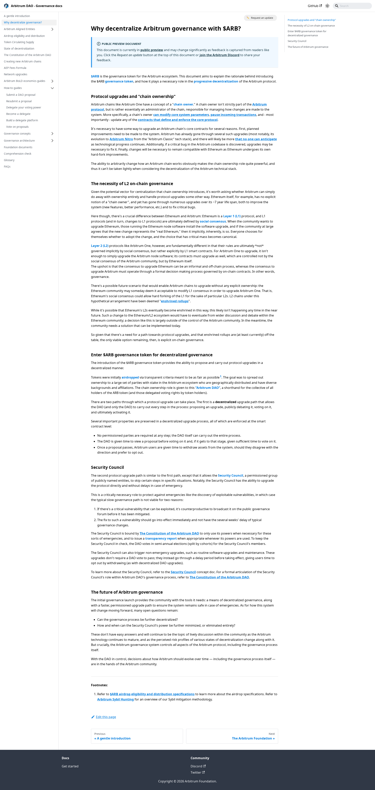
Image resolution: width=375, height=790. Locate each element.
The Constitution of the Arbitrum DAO (27, 55)
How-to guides (13, 88)
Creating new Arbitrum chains (22, 61)
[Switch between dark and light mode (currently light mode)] (327, 6)
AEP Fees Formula (15, 68)
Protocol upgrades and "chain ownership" (312, 20)
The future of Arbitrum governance (308, 47)
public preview (151, 50)
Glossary (9, 160)
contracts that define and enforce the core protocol (178, 120)
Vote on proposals (17, 127)
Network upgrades (15, 74)
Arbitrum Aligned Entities (19, 29)
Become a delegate (18, 114)
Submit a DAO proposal (20, 95)
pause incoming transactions (233, 115)
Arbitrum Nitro (121, 139)
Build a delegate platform (22, 120)
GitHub (313, 6)
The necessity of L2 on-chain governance (311, 25)
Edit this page (106, 717)
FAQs (7, 166)
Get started (70, 766)
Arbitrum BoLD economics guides (24, 81)
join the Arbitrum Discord (219, 55)
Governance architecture (19, 140)
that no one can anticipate (256, 139)
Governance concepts (17, 133)
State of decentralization (19, 49)
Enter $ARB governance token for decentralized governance (307, 33)
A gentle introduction (17, 16)
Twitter (196, 772)
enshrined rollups (174, 301)
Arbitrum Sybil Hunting (115, 699)
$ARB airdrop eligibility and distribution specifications (152, 694)
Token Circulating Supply (19, 42)
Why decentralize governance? (23, 22)
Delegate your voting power (23, 107)
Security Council (183, 572)
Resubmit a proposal (19, 101)
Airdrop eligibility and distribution (24, 36)
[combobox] (352, 6)
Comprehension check (17, 153)
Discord (196, 766)
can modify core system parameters (181, 115)
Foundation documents (18, 147)
